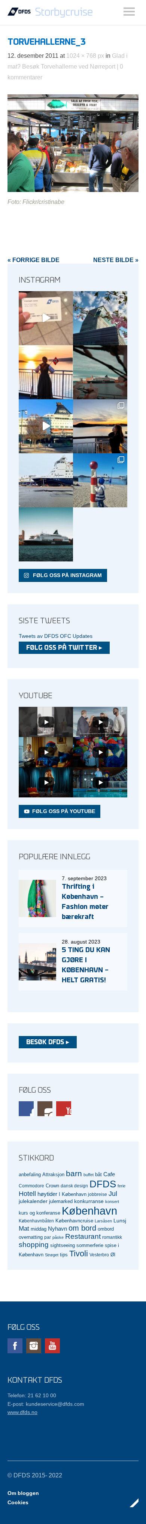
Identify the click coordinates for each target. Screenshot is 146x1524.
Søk (129, 11)
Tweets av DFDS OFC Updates (55, 636)
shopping (34, 1245)
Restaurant (83, 1236)
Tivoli (78, 1253)
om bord (82, 1228)
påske (58, 1237)
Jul (113, 1193)
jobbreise (97, 1194)
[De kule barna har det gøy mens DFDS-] (100, 480)
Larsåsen (103, 1221)
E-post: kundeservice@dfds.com (45, 1404)
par (47, 1237)
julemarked (61, 1201)
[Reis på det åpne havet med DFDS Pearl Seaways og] (46, 534)
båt (98, 1174)
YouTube (63, 1108)
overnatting (31, 1237)
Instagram (44, 1108)
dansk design (74, 1185)
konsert (112, 1201)
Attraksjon (53, 1174)
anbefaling (30, 1174)
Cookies (17, 1502)
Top (131, 1502)
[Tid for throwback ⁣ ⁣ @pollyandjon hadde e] (100, 426)
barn (74, 1173)
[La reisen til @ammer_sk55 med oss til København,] (46, 318)
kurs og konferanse (39, 1213)
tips (64, 1254)
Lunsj (119, 1221)
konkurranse (89, 1201)
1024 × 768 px (85, 56)
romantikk (112, 1237)
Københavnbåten (36, 1220)
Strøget (51, 1255)
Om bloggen (23, 1493)
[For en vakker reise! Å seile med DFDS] (46, 426)
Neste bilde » (116, 260)
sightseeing (62, 1245)
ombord (106, 1229)
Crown (52, 1185)
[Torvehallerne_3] (73, 190)
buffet (88, 1174)
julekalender (33, 1201)
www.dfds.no (22, 1412)
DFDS (102, 1184)
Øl (112, 1254)
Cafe (109, 1174)
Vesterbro (99, 1254)
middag (38, 1229)
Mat (24, 1228)
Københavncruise (74, 1221)
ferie (121, 1186)
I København (72, 1194)
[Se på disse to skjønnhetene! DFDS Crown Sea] (46, 480)
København (89, 1211)
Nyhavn (57, 1229)
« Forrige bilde (33, 260)
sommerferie (89, 1245)
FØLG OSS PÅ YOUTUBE (63, 811)
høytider (47, 1194)
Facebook (26, 1108)
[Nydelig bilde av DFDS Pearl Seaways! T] (100, 372)
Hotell (27, 1193)
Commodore (31, 1185)
